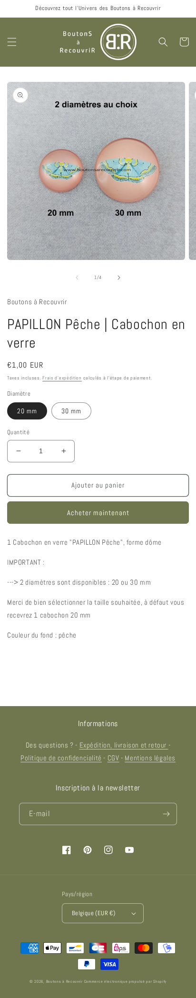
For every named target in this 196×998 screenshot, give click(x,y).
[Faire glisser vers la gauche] (77, 277)
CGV (113, 757)
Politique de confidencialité (61, 757)
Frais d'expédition (62, 378)
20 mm (27, 411)
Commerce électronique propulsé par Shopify (125, 981)
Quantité (18, 432)
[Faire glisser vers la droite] (118, 277)
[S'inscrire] (166, 814)
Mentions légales (150, 757)
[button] (11, 41)
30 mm (71, 411)
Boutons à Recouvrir (64, 981)
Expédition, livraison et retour (123, 744)
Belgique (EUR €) (93, 913)
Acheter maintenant (98, 512)
